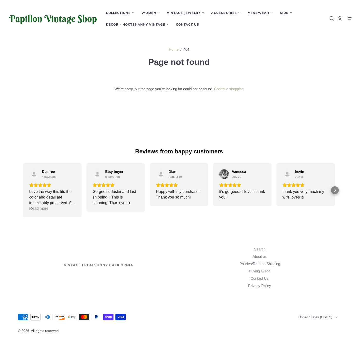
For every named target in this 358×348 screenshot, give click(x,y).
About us (260, 256)
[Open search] (332, 18)
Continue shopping (229, 89)
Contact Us (187, 24)
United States (315, 317)
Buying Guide (259, 271)
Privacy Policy (259, 286)
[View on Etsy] (34, 174)
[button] (23, 190)
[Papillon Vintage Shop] (52, 18)
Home (174, 49)
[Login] (339, 18)
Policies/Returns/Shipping (259, 264)
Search (259, 249)
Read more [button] (38, 208)
